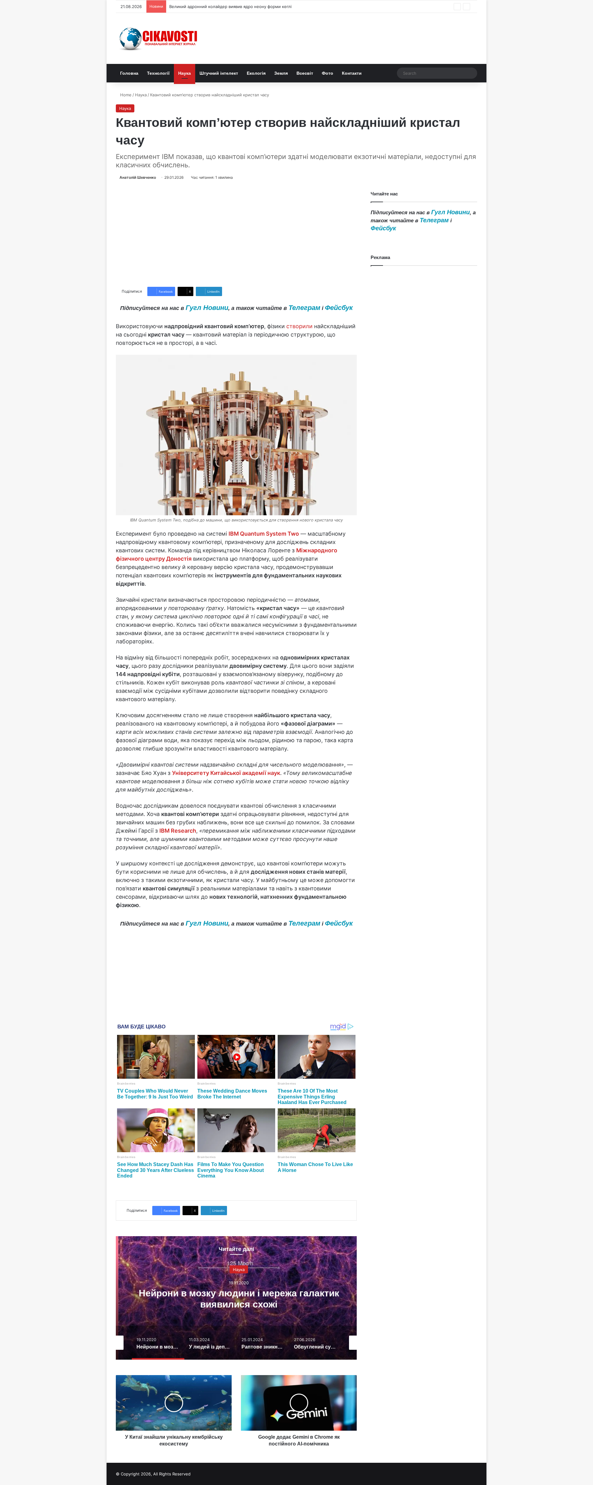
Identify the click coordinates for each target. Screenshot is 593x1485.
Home (125, 94)
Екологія (256, 73)
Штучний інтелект (219, 73)
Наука (184, 73)
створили (299, 326)
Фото (327, 73)
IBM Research (177, 830)
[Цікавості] (159, 38)
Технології (158, 73)
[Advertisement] (236, 233)
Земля (281, 73)
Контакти (352, 73)
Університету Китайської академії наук (226, 773)
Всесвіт (304, 73)
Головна (129, 73)
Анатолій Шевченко (138, 177)
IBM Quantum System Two (264, 533)
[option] (236, 1298)
